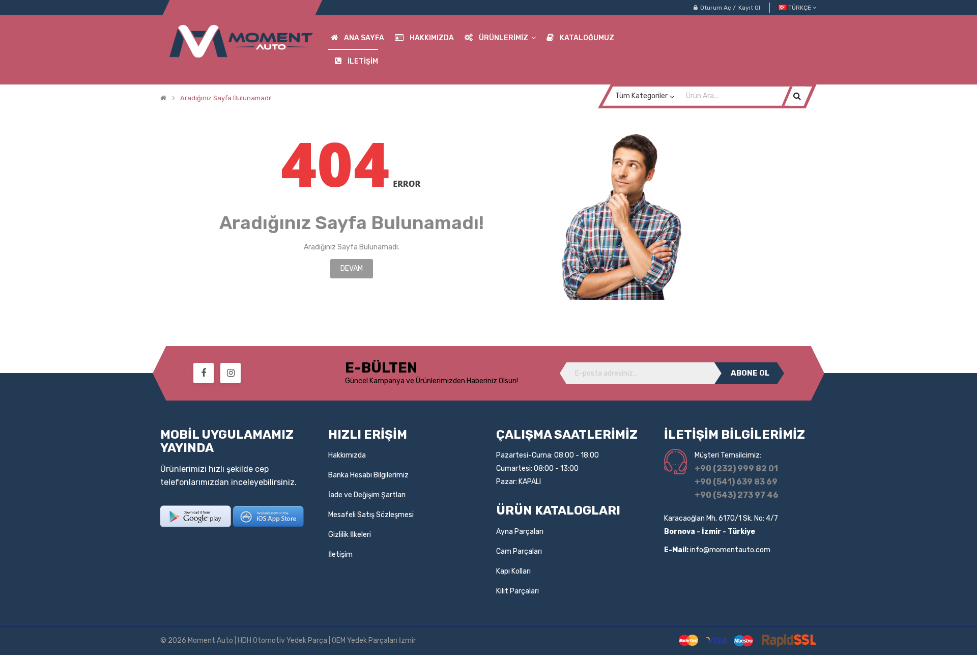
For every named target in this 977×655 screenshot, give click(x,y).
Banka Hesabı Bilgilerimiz (368, 475)
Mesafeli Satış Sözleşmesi (371, 514)
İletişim (340, 554)
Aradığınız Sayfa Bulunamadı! (226, 98)
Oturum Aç (715, 7)
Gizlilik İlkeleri (349, 534)
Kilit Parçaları (517, 591)
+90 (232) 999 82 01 (736, 468)
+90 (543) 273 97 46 (737, 495)
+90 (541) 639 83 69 (736, 482)
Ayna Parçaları (519, 531)
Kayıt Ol (749, 7)
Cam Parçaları (519, 551)
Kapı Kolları (513, 571)
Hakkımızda (347, 455)
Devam (351, 268)
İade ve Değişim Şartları (367, 495)
